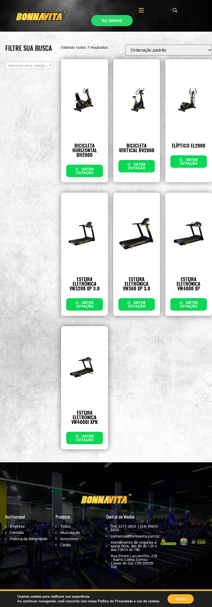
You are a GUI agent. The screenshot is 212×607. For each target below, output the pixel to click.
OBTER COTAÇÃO (85, 170)
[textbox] (29, 65)
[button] (141, 10)
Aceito (180, 598)
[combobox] (29, 65)
